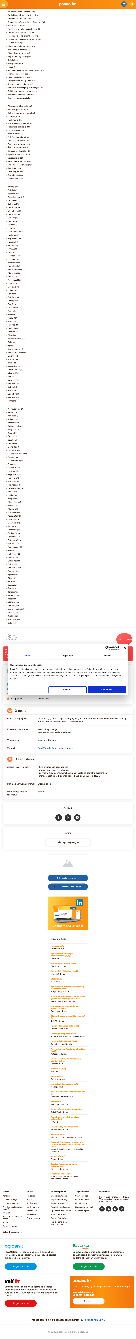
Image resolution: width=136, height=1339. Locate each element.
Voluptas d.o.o (58, 947)
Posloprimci (14, 637)
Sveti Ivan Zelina (15, 352)
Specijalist (12, 571)
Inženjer (11, 471)
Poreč (10, 304)
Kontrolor (12, 481)
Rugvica (11, 325)
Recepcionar (13, 547)
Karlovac (12, 235)
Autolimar (12, 423)
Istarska (11, 116)
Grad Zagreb (13, 172)
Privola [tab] (28, 655)
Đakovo (11, 218)
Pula (10, 314)
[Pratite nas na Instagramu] (115, 1209)
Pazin (10, 294)
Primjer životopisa (59, 1218)
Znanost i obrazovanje (18, 98)
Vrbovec (12, 380)
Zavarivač (12, 619)
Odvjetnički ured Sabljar (64, 1042)
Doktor (11, 443)
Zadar (10, 390)
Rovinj (10, 321)
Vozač (11, 612)
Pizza (10, 526)
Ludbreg (12, 259)
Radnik (11, 543)
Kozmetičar (13, 485)
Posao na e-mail (58, 1203)
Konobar (11, 478)
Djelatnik (12, 440)
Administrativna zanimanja (19, 11)
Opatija (11, 283)
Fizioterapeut (14, 460)
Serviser (11, 557)
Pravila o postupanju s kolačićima (12, 1208)
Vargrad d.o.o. (66, 1061)
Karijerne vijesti (82, 1211)
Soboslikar (12, 568)
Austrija (11, 187)
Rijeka (10, 318)
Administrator (14, 409)
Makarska (12, 262)
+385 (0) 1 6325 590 (83, 1295)
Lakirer (11, 495)
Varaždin (12, 366)
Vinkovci (12, 373)
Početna (11, 635)
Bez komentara (33, 1218)
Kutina (11, 249)
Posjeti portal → (21, 1266)
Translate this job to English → (69, 886)
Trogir (10, 363)
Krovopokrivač (14, 488)
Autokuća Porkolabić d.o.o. (68, 1094)
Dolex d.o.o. (62, 956)
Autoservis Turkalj (68, 1051)
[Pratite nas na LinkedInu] (109, 1209)
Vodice (11, 376)
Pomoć (6, 1222)
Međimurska (13, 134)
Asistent (11, 419)
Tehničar (12, 592)
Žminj (10, 401)
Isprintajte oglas (70, 842)
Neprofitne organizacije (18, 56)
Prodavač (12, 536)
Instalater (12, 467)
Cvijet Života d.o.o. (67, 1110)
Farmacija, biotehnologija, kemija (22, 29)
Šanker (11, 588)
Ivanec (11, 224)
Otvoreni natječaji (59, 1196)
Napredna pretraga (59, 1199)
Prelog (11, 311)
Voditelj (11, 605)
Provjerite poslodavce (60, 1207)
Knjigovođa (13, 474)
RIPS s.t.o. (65, 1119)
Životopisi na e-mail (84, 1207)
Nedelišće (12, 266)
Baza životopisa (82, 1199)
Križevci (11, 245)
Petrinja (11, 300)
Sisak (10, 335)
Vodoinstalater (14, 609)
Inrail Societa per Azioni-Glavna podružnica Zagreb (65, 1176)
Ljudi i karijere (33, 1207)
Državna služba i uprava (19, 18)
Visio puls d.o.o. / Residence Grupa (66, 1135)
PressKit (6, 1213)
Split (10, 345)
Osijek (10, 290)
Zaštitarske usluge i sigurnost (21, 91)
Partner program (10, 1226)
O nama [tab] (107, 655)
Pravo (10, 67)
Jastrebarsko (14, 231)
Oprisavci (12, 287)
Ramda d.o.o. (58, 1157)
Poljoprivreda (14, 63)
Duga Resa (13, 211)
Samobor (12, 328)
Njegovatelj (13, 516)
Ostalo (11, 60)
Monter (11, 509)
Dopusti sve (106, 690)
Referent (12, 550)
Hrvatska (31, 1196)
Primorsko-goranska (17, 144)
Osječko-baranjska (16, 137)
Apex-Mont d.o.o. (65, 1008)
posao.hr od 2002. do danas (12, 1217)
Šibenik (11, 356)
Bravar (11, 433)
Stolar (10, 578)
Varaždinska (13, 158)
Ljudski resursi (14, 43)
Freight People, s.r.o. (67, 989)
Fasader (11, 457)
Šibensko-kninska (16, 147)
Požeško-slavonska (16, 140)
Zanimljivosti (32, 1214)
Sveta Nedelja (14, 349)
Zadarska (12, 168)
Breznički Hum (14, 197)
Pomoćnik (12, 530)
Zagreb (11, 394)
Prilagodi (66, 690)
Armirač (11, 416)
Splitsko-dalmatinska (17, 154)
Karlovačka (13, 120)
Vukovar (11, 383)
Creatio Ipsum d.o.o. (65, 1027)
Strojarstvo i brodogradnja (19, 81)
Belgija (11, 190)
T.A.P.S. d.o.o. (68, 1018)
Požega (11, 307)
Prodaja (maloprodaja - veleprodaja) (24, 70)
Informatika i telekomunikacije (21, 36)
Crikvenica (12, 200)
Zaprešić (12, 397)
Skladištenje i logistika (18, 77)
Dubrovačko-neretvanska (19, 113)
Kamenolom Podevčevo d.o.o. (68, 998)
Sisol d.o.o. (56, 980)
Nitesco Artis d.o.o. (64, 1166)
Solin (10, 342)
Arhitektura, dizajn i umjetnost (21, 15)
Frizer (10, 464)
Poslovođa (12, 533)
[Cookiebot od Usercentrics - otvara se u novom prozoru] (107, 648)
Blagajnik (12, 429)
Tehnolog (12, 595)
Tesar (10, 599)
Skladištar (12, 561)
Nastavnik (12, 512)
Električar (12, 450)
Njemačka (12, 273)
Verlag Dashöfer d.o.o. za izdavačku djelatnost (68, 1146)
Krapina (11, 242)
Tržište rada (32, 1203)
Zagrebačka (13, 175)
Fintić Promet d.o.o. (65, 1128)
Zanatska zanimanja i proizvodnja (23, 87)
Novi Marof (13, 280)
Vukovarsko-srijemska (18, 165)
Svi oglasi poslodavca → (68, 878)
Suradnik (12, 585)
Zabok (11, 387)
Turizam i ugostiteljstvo (18, 84)
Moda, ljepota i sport (17, 53)
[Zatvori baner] (125, 648)
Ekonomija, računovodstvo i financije (24, 22)
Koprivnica (12, 238)
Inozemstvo (13, 178)
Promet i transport (16, 74)
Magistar (12, 498)
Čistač (11, 436)
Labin (10, 252)
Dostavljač (12, 447)
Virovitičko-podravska (18, 161)
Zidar (10, 623)
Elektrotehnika (14, 25)
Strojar (11, 581)
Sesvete (11, 332)
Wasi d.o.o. (58, 1069)
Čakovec (12, 204)
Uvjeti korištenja (10, 1199)
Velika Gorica (14, 370)
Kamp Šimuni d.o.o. (59, 1102)
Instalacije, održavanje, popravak (23, 39)
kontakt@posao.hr (83, 1292)
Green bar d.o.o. (58, 1077)
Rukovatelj (12, 554)
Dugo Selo (12, 214)
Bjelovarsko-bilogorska (18, 106)
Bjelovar (11, 193)
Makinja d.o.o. (64, 1085)
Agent (10, 412)
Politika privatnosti (11, 1203)
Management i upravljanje (19, 46)
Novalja (11, 276)
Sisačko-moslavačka (17, 151)
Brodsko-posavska (16, 109)
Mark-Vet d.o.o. (64, 972)
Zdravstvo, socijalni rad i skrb (21, 94)
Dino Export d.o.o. (63, 964)
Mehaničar (12, 502)
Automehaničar (15, 426)
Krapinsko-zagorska (17, 127)
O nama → (88, 1301)
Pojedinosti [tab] (68, 655)
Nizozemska (13, 269)
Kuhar (10, 492)
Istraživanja (32, 1211)
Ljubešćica (13, 256)
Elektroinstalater (15, 454)
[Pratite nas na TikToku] (122, 1209)
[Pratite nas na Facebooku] (102, 1209)
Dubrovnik (12, 207)
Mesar (11, 505)
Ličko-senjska (14, 130)
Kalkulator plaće (58, 1214)
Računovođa (13, 540)
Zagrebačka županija (62, 748)
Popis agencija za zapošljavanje (59, 1223)
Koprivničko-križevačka (18, 123)
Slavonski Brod (14, 338)
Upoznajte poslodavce (61, 1211)
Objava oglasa (81, 1196)
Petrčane (12, 297)
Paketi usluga (81, 1203)
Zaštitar (11, 616)
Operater (12, 523)
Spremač (12, 574)
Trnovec (11, 359)
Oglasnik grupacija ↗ (13, 1232)
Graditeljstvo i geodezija (18, 32)
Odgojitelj (12, 519)
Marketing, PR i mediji (17, 49)
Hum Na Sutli (14, 221)
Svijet (29, 1199)
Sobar (10, 564)
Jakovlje (11, 228)
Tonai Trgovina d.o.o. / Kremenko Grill (67, 1034)
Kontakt (6, 1196)
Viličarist (12, 602)
